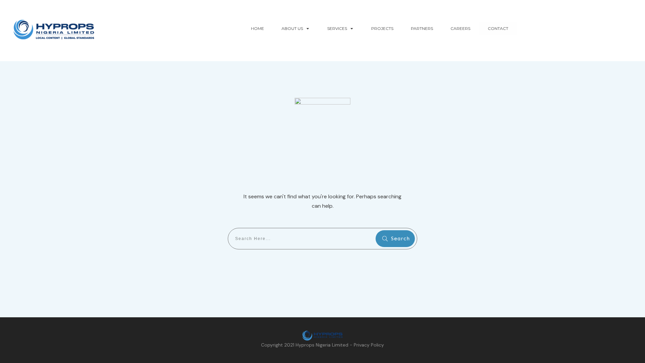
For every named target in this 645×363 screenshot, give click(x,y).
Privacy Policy (369, 345)
